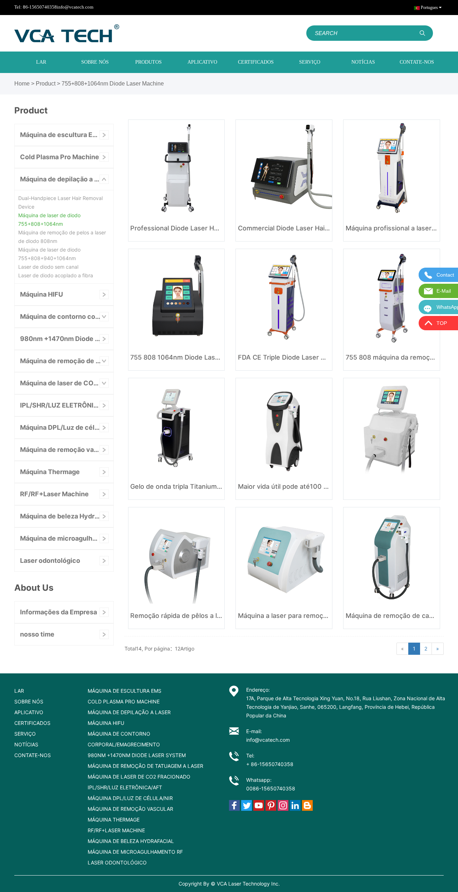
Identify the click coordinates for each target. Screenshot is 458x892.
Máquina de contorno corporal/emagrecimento (66, 316)
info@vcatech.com (75, 7)
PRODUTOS (148, 62)
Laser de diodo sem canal (48, 267)
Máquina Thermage (50, 472)
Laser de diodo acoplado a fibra (55, 275)
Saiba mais (176, 229)
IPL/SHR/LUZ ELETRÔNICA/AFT (66, 405)
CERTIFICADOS (256, 62)
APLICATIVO (202, 62)
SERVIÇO (309, 62)
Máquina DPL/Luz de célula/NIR (66, 427)
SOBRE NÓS (95, 62)
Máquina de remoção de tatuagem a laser (66, 361)
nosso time (37, 634)
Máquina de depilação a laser (64, 179)
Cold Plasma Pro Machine (59, 157)
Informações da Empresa (58, 612)
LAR (41, 62)
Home (22, 84)
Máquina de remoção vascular (66, 449)
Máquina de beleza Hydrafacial (66, 516)
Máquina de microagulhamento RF (66, 538)
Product (45, 84)
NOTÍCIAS (363, 62)
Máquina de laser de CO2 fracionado (66, 383)
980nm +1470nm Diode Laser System (66, 338)
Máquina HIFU (41, 294)
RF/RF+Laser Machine (54, 494)
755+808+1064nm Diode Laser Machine (113, 84)
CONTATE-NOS (417, 62)
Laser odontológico (50, 560)
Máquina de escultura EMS (61, 134)
